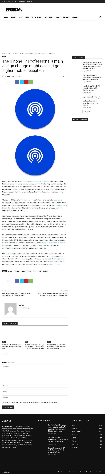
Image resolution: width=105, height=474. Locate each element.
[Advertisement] (52, 35)
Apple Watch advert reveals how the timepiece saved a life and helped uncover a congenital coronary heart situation (92, 101)
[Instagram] (93, 1)
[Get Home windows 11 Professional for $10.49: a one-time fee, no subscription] (76, 77)
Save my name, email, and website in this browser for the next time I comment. (31, 402)
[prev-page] (3, 353)
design (23, 271)
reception (45, 271)
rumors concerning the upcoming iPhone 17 (35, 181)
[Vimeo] (99, 1)
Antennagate (54, 262)
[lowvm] (3, 76)
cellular (10, 271)
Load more (87, 111)
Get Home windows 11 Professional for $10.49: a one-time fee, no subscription (92, 77)
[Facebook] (90, 1)
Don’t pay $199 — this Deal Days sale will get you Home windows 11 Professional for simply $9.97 (34, 346)
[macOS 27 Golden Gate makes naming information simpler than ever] (12, 335)
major (34, 271)
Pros (39, 271)
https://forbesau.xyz (24, 308)
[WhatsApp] (31, 82)
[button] (100, 17)
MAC (8, 53)
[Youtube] (101, 1)
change (16, 271)
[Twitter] (96, 1)
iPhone (29, 271)
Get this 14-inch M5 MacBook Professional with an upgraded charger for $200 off (56, 346)
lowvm (8, 76)
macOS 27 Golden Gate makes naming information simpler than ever (11, 346)
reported (57, 200)
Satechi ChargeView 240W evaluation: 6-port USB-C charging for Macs (91, 88)
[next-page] (7, 353)
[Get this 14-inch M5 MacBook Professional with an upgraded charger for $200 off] (57, 335)
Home (4, 53)
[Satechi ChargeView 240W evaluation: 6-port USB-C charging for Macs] (76, 88)
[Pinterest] (26, 82)
